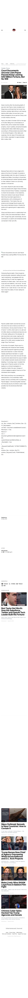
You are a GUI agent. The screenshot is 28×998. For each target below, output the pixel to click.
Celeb (7, 63)
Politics (3, 907)
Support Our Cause (22, 933)
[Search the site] (25, 30)
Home (2, 63)
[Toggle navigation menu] (2, 30)
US (2, 849)
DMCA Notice (19, 932)
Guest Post (14, 933)
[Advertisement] (14, 14)
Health (3, 821)
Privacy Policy (12, 932)
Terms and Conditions (6, 933)
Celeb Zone (12, 63)
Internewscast (4, 550)
